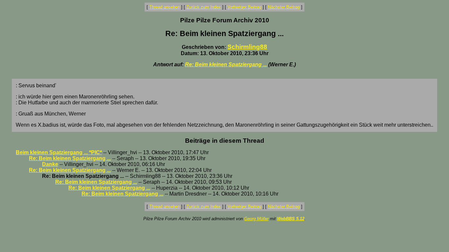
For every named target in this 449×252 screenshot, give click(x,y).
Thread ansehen (164, 7)
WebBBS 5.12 (290, 218)
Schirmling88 (247, 46)
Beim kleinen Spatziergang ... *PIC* (59, 152)
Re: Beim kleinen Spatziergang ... (226, 64)
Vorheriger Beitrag (244, 7)
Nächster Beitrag (284, 7)
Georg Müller (256, 218)
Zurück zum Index (203, 7)
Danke (50, 164)
